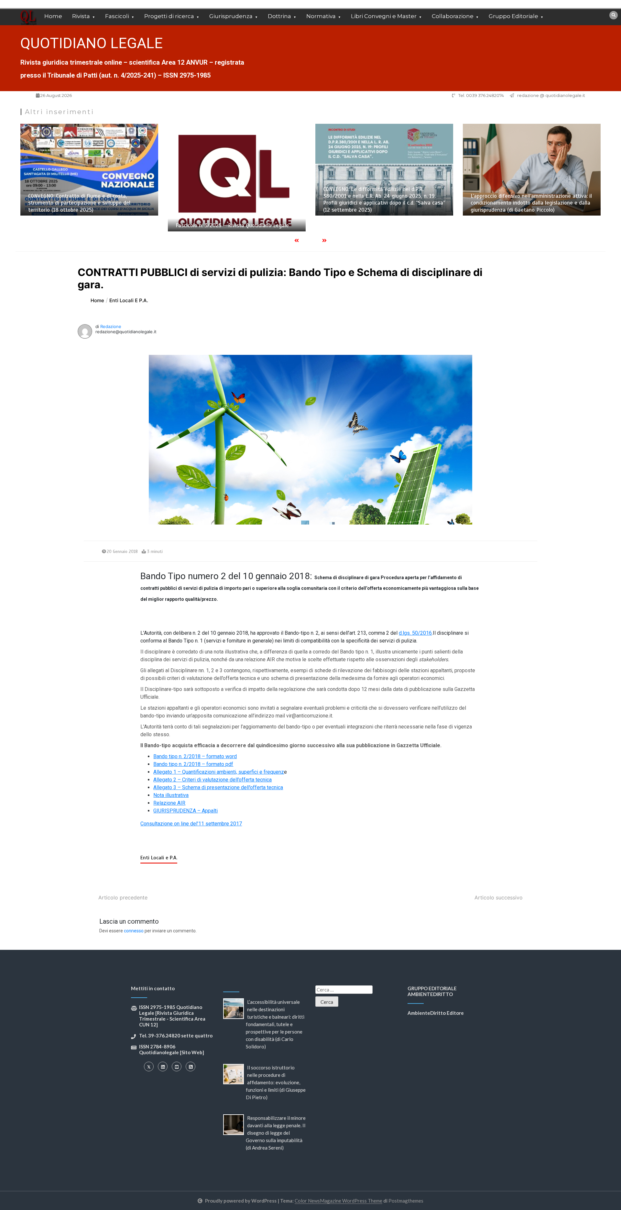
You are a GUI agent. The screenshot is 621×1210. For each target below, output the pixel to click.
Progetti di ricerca (169, 16)
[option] (89, 177)
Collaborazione (453, 16)
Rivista (81, 16)
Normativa (321, 16)
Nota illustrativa (171, 795)
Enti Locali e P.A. (158, 857)
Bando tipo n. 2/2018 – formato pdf (193, 764)
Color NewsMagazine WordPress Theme (338, 1201)
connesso (134, 930)
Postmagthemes (405, 1201)
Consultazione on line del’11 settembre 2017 (191, 824)
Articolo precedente (122, 897)
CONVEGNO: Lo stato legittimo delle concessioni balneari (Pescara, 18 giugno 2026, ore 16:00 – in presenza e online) (528, 203)
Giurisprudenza (231, 16)
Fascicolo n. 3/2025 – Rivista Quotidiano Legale (84, 225)
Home (53, 16)
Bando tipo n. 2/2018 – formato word (195, 756)
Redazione (110, 326)
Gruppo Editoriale (513, 16)
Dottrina (279, 16)
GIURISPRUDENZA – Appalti (185, 811)
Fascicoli (117, 16)
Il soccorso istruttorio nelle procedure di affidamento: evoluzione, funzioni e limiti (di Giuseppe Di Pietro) (276, 1082)
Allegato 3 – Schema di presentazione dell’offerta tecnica (218, 787)
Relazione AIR (169, 803)
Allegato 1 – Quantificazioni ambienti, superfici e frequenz (218, 772)
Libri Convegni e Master (384, 16)
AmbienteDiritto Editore (436, 1013)
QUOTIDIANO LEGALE (91, 43)
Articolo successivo (498, 897)
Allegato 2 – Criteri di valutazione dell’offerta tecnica (212, 780)
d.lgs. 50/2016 (415, 633)
